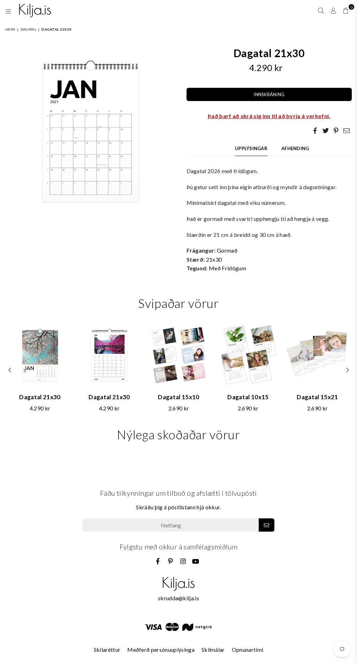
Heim (10, 29)
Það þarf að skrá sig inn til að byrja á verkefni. (269, 116)
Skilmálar (213, 649)
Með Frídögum (227, 268)
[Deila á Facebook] (315, 130)
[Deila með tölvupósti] (346, 130)
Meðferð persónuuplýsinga (161, 649)
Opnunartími (248, 649)
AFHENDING (295, 148)
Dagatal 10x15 (247, 397)
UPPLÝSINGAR (251, 148)
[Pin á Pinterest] (336, 130)
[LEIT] (321, 10)
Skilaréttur (107, 649)
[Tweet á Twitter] (325, 130)
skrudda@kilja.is (178, 598)
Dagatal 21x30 (39, 397)
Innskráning (268, 94)
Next (347, 370)
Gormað (227, 250)
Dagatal (28, 29)
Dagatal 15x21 (317, 397)
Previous (9, 370)
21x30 (214, 259)
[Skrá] (266, 525)
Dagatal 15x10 (178, 397)
